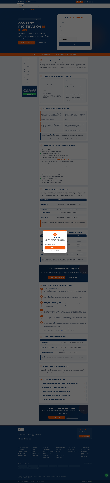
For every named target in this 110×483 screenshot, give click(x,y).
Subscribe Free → (55, 247)
